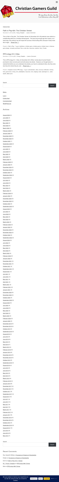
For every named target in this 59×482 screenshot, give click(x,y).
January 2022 (6, 258)
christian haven (45, 46)
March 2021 (6, 284)
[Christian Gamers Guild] (29, 17)
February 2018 (7, 381)
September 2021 (7, 269)
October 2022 (6, 235)
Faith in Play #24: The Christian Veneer (17, 30)
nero (17, 71)
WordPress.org (7, 103)
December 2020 (7, 292)
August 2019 (6, 334)
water (51, 71)
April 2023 (6, 219)
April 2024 (6, 188)
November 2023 (7, 201)
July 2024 (5, 180)
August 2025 (6, 146)
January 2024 (6, 196)
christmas (51, 46)
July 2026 (5, 118)
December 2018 (7, 355)
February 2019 (7, 350)
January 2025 (6, 165)
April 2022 (6, 251)
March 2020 (6, 316)
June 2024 (6, 183)
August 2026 (6, 115)
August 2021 (6, 271)
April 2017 (6, 407)
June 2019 (6, 339)
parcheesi (17, 48)
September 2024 (7, 175)
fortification (46, 69)
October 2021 (6, 266)
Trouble (44, 48)
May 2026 (5, 123)
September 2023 (7, 206)
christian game (28, 46)
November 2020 (7, 295)
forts (4, 71)
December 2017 (7, 386)
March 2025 (6, 159)
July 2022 (5, 243)
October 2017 (6, 391)
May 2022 (5, 248)
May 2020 (5, 311)
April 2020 (6, 313)
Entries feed (6, 98)
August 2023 (6, 209)
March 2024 (6, 191)
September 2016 (7, 425)
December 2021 (7, 261)
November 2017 (7, 389)
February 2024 (7, 193)
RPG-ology (20, 69)
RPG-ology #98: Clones (23, 463)
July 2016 (5, 430)
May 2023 (5, 217)
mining (13, 71)
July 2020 (5, 305)
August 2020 (6, 303)
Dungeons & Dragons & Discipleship (26, 455)
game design (6, 48)
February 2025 (7, 162)
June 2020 (6, 308)
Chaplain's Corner (12, 69)
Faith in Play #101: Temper (15, 461)
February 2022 (7, 256)
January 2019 (6, 352)
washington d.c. (45, 71)
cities (37, 69)
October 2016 (6, 423)
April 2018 (6, 376)
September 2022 (7, 238)
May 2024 (5, 185)
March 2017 (6, 410)
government (9, 71)
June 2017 (6, 402)
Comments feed (7, 101)
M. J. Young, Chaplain (9, 463)
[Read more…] (15, 42)
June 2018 (6, 370)
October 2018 (6, 360)
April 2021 (6, 282)
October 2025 (6, 141)
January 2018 (6, 383)
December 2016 (7, 417)
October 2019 (6, 329)
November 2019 (7, 326)
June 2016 (6, 433)
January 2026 (6, 133)
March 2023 (6, 222)
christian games (37, 46)
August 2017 (6, 397)
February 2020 (7, 318)
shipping (36, 71)
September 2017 (7, 394)
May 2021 (5, 279)
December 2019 (7, 324)
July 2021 (5, 274)
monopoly (12, 48)
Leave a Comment (30, 32)
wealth (4, 73)
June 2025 (6, 152)
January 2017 (6, 415)
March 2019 (6, 347)
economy (41, 69)
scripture (37, 48)
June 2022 (6, 245)
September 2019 (7, 331)
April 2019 (6, 344)
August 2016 (6, 428)
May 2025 (5, 154)
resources (31, 48)
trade (40, 71)
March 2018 (6, 378)
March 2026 (6, 128)
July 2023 (5, 211)
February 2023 (7, 225)
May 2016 (5, 436)
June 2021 (6, 277)
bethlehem (22, 46)
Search (5, 82)
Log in (4, 96)
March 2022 (6, 253)
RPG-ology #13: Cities (11, 54)
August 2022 (6, 240)
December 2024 (7, 167)
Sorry (41, 48)
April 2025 (6, 157)
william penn (10, 73)
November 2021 (7, 264)
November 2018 (7, 357)
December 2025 (7, 136)
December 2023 (7, 198)
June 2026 (6, 120)
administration (31, 69)
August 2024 (6, 178)
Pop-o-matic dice (25, 48)
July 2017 (5, 399)
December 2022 (7, 230)
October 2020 (6, 297)
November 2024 (7, 170)
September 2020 (7, 300)
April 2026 (6, 125)
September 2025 (7, 144)
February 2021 (7, 287)
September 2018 (7, 363)
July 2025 (5, 149)
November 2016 (7, 420)
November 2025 (7, 139)
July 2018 (5, 368)
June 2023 (6, 214)
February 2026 (7, 131)
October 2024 (6, 172)
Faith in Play (11, 46)
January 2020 (6, 321)
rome (32, 71)
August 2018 (6, 365)
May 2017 (5, 404)
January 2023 (6, 227)
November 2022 (7, 232)
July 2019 (5, 337)
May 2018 (5, 373)
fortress (51, 69)
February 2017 (7, 412)
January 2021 (6, 290)
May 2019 (5, 342)
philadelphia (22, 71)
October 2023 (6, 204)
